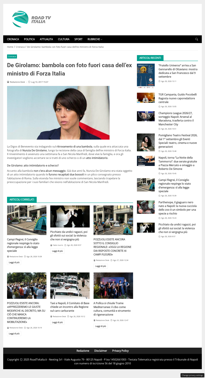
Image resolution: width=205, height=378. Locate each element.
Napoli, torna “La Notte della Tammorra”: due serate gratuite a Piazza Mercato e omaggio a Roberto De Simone (178, 163)
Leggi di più (14, 262)
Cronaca (12, 56)
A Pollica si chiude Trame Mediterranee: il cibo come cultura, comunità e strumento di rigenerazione (112, 308)
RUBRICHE (94, 39)
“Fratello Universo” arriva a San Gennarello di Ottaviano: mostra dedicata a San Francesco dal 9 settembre (178, 71)
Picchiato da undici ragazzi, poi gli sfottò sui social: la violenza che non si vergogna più (68, 235)
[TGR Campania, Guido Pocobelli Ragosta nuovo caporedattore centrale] (146, 98)
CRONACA (13, 39)
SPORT (78, 39)
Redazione (83, 350)
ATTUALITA (46, 39)
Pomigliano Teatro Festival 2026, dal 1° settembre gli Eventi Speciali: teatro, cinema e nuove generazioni (178, 141)
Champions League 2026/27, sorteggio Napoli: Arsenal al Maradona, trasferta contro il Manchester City (176, 118)
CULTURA (63, 39)
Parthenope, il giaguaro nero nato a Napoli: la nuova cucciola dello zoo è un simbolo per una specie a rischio (178, 207)
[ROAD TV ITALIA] (31, 19)
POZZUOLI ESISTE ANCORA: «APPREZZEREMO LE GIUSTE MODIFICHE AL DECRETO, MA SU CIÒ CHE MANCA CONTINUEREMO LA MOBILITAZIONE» (26, 312)
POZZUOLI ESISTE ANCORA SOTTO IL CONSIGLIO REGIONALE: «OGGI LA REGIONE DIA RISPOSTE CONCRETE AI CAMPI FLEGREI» (112, 247)
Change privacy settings (192, 375)
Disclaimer (100, 350)
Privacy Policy (120, 350)
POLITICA (29, 39)
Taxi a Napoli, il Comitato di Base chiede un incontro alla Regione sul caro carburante (69, 306)
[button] (196, 39)
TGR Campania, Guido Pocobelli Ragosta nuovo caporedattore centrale (178, 98)
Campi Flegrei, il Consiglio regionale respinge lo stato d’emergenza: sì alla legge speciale (23, 245)
